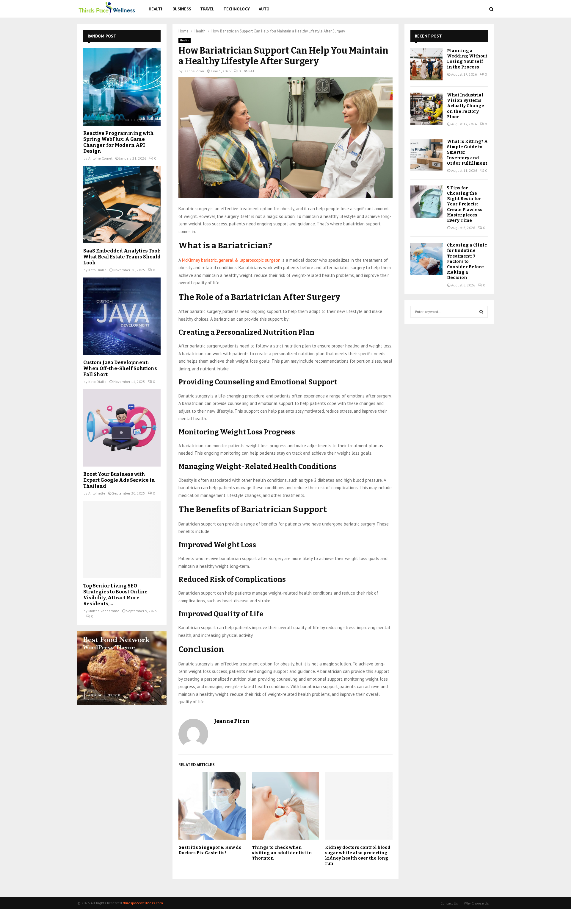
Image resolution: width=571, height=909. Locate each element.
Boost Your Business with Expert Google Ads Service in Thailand (119, 480)
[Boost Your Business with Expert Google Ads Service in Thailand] (122, 428)
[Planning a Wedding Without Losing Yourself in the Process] (426, 64)
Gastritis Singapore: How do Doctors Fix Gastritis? (209, 850)
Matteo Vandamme (103, 611)
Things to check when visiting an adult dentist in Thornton (282, 853)
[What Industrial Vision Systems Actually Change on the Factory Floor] (426, 109)
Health (156, 9)
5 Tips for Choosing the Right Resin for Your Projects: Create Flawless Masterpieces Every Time (464, 204)
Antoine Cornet (100, 158)
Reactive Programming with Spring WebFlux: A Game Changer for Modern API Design (118, 142)
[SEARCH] (481, 312)
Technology (236, 9)
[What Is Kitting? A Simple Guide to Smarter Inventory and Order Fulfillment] (426, 155)
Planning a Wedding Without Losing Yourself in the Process (467, 59)
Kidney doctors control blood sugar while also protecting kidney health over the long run (357, 855)
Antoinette (96, 493)
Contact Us (449, 903)
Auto (264, 9)
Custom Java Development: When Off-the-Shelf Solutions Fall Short (120, 368)
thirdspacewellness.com (143, 903)
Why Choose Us (476, 903)
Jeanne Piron (193, 71)
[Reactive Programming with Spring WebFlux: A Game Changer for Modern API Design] (122, 87)
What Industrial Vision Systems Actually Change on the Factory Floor (465, 106)
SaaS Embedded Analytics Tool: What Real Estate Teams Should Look (122, 257)
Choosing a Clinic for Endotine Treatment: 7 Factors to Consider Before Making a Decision (467, 261)
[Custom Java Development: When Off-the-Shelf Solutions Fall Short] (122, 316)
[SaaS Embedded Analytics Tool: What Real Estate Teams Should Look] (122, 204)
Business (181, 9)
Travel (207, 9)
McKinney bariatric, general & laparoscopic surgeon (231, 260)
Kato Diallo (97, 270)
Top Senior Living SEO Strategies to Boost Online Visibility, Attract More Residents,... (115, 594)
